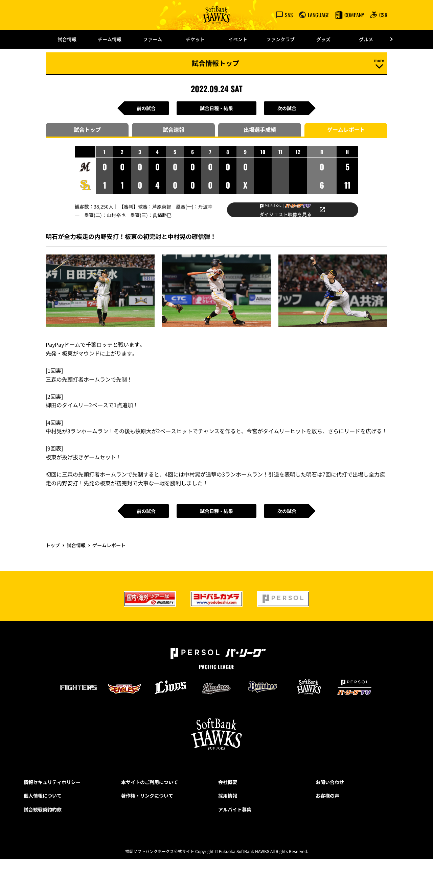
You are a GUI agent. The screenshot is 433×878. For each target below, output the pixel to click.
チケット (195, 39)
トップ (53, 545)
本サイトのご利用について (149, 782)
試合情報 (67, 39)
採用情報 (227, 795)
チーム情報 (109, 39)
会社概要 (227, 782)
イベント (237, 39)
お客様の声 (327, 795)
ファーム (152, 39)
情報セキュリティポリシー (52, 782)
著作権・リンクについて (147, 795)
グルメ (366, 39)
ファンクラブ (280, 39)
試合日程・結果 (216, 108)
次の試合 (286, 108)
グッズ (323, 39)
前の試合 (146, 108)
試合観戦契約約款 (43, 809)
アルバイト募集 (234, 809)
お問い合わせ (330, 782)
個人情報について (43, 795)
